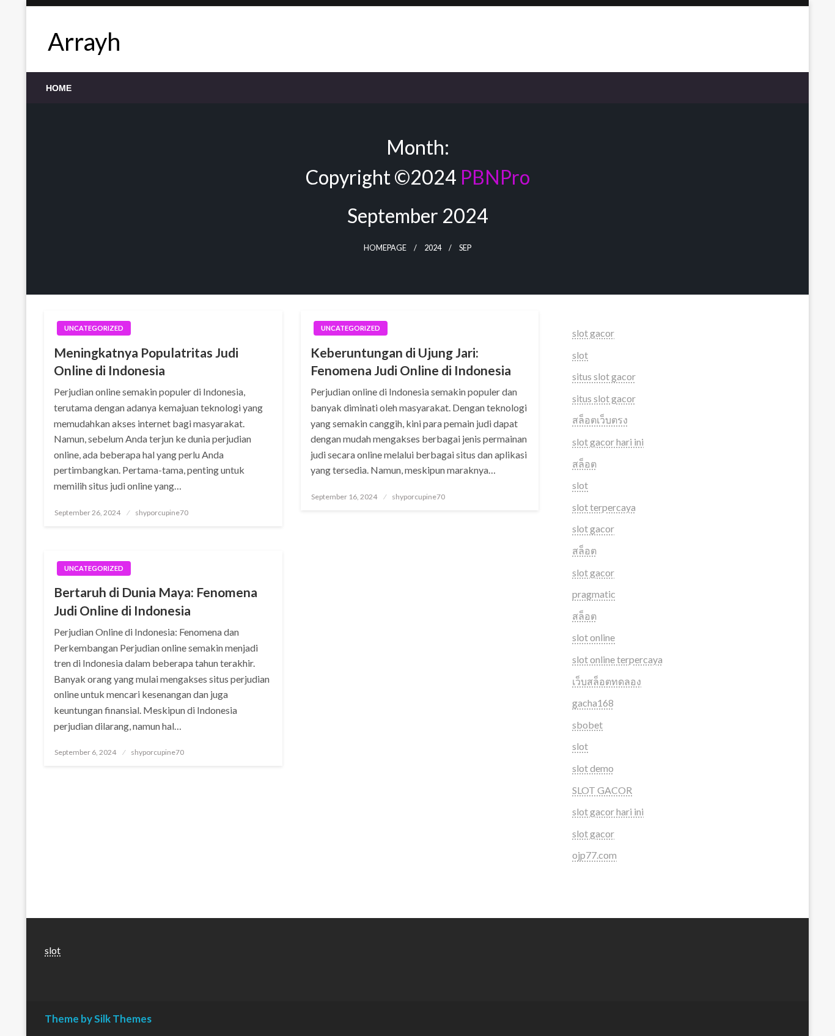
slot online (593, 637)
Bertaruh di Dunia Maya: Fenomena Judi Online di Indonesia (155, 600)
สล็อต (584, 463)
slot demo (593, 768)
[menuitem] (58, 88)
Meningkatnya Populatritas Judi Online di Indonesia (146, 361)
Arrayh (84, 41)
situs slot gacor (604, 376)
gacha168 (593, 702)
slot (580, 355)
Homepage (385, 247)
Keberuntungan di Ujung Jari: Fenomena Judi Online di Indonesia (411, 361)
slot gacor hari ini (608, 441)
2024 (432, 247)
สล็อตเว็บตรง (600, 419)
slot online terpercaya (617, 659)
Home (59, 88)
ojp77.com (594, 855)
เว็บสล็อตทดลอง (606, 681)
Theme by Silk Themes (98, 1018)
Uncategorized (93, 328)
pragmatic (594, 594)
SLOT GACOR (602, 790)
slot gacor (593, 333)
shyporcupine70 (161, 512)
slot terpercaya (604, 507)
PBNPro (495, 177)
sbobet (587, 724)
